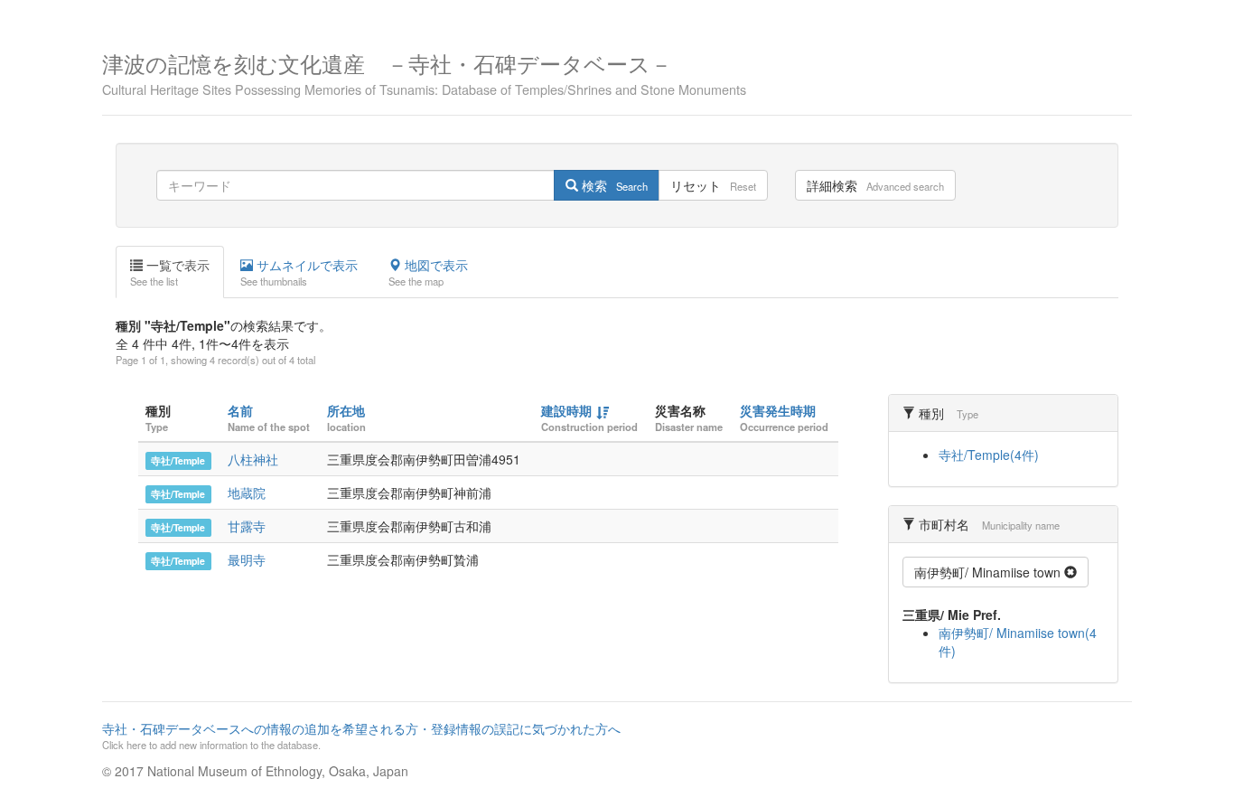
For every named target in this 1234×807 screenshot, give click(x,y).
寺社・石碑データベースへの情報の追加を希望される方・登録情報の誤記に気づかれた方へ (361, 735)
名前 (240, 410)
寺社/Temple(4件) (989, 455)
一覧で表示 (170, 272)
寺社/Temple (178, 460)
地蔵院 (247, 492)
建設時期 (566, 410)
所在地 (346, 410)
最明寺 (247, 559)
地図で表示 (428, 272)
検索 (613, 185)
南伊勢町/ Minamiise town (989, 572)
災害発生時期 (778, 410)
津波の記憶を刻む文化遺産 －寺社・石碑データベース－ (424, 72)
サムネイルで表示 (299, 272)
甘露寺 (247, 526)
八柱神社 (253, 459)
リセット (713, 185)
